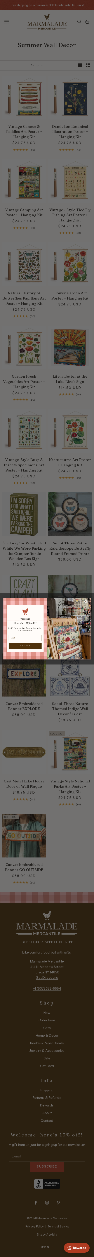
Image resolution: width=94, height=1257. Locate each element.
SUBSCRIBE (25, 646)
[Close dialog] (85, 601)
